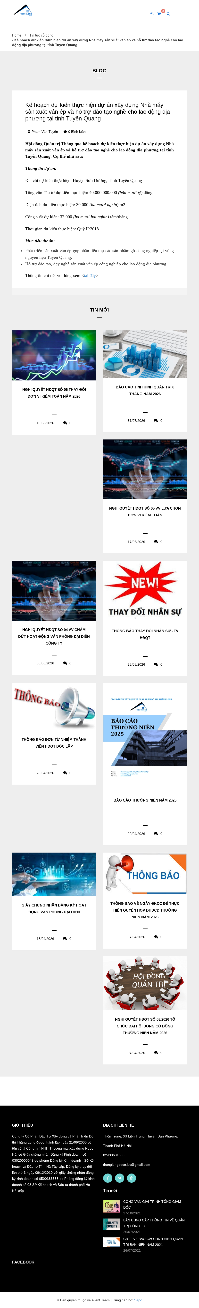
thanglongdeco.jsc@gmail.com (126, 1165)
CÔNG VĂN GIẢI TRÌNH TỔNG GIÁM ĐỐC (152, 1204)
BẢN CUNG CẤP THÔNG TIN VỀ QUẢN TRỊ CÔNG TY (154, 1223)
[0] (157, 14)
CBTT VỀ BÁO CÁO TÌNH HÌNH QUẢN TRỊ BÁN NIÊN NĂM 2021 (153, 1242)
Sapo (138, 1300)
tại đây (90, 275)
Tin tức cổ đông (41, 35)
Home (16, 35)
